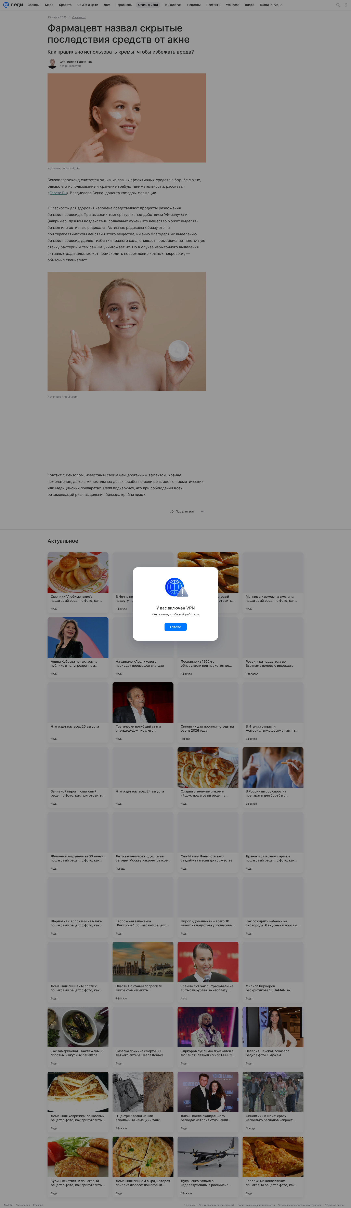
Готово (175, 627)
